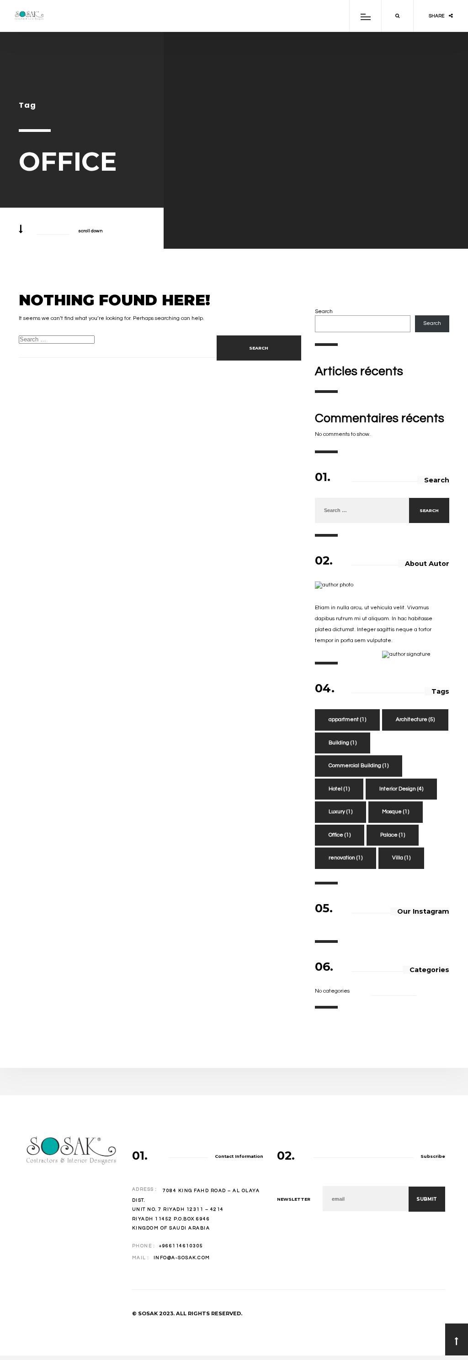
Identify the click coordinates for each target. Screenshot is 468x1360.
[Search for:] (362, 510)
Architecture (415, 719)
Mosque (395, 812)
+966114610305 (181, 1246)
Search (324, 311)
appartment (347, 719)
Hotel (339, 789)
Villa (401, 858)
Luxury (340, 812)
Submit (426, 1199)
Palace (392, 835)
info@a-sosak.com (182, 1257)
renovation (345, 858)
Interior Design (401, 789)
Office (340, 835)
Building (342, 743)
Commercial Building (358, 766)
